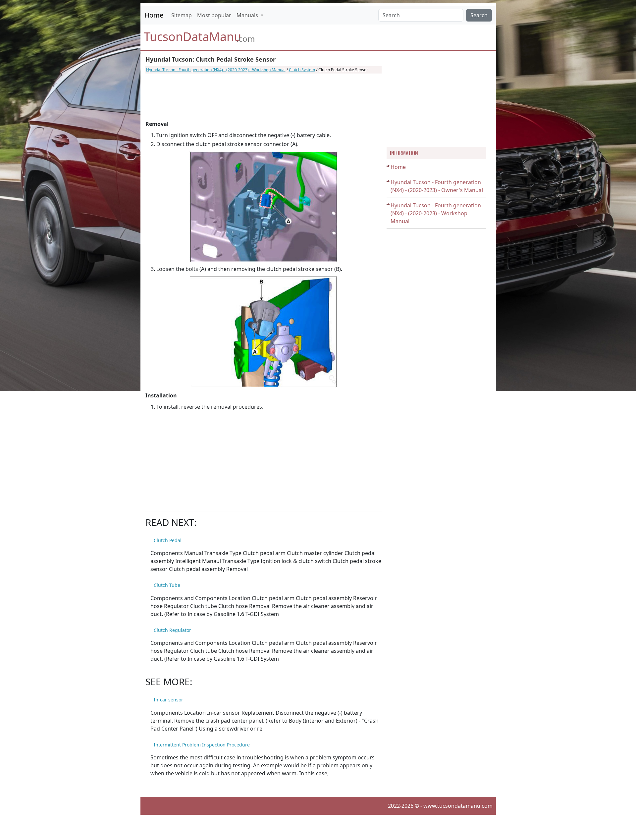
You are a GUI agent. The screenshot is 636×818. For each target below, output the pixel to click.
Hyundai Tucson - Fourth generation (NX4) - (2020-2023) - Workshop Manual (216, 70)
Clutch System (302, 70)
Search (479, 15)
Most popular (214, 15)
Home (153, 15)
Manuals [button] (248, 15)
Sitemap (181, 15)
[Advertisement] (263, 97)
